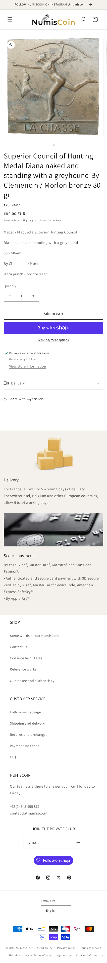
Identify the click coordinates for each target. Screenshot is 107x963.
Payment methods (24, 745)
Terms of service (90, 948)
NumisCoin (23, 947)
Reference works (23, 669)
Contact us (18, 647)
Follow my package (25, 712)
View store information (27, 366)
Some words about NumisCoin (34, 635)
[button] (9, 19)
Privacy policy (66, 948)
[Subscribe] (78, 842)
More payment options (53, 340)
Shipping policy (18, 955)
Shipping (28, 220)
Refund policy (44, 948)
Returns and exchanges (29, 734)
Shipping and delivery (27, 723)
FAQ (13, 757)
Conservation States (26, 658)
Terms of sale (42, 955)
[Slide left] (42, 145)
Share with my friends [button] (26, 399)
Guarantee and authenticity (32, 680)
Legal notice (63, 955)
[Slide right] (64, 145)
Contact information (89, 955)
